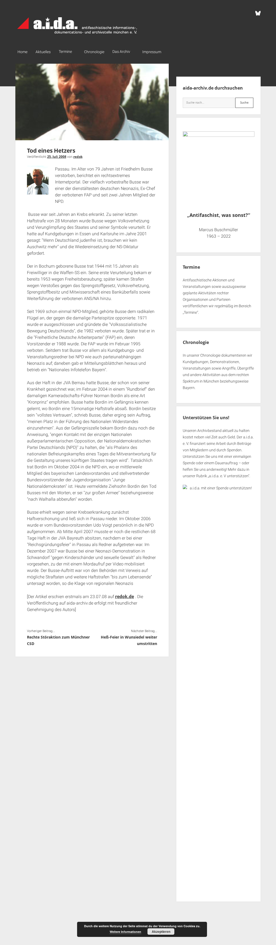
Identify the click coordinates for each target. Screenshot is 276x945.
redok (77, 156)
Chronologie (94, 52)
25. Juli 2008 (56, 156)
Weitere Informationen (125, 932)
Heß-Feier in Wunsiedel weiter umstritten (129, 640)
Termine (65, 51)
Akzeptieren (161, 931)
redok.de (124, 596)
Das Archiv (121, 51)
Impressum (151, 52)
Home (22, 52)
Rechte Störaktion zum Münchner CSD (58, 640)
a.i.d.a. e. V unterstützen (228, 476)
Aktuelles (43, 52)
